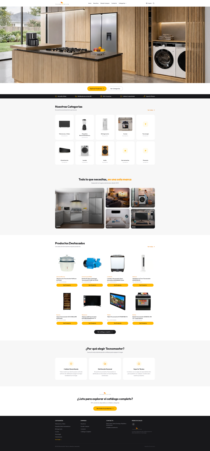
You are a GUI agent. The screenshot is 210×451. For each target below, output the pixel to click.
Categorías (122, 3)
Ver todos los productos (104, 408)
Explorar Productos (96, 88)
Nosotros (96, 3)
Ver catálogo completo (104, 332)
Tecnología (58, 434)
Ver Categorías (115, 88)
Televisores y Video (60, 424)
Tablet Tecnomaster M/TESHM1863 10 (117, 317)
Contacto (114, 3)
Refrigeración (58, 429)
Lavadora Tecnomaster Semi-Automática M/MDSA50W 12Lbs (115, 279)
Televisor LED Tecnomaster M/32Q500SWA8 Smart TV (89, 317)
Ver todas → (58, 439)
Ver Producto (67, 285)
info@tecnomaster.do (112, 427)
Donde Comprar (85, 426)
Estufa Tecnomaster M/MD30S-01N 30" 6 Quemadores (142, 317)
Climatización (58, 437)
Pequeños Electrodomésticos (62, 426)
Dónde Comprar (105, 3)
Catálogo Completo (86, 431)
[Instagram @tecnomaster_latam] (133, 424)
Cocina (57, 431)
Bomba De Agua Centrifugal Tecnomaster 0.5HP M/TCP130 (90, 279)
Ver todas (150, 110)
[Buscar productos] (153, 3)
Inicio (89, 3)
